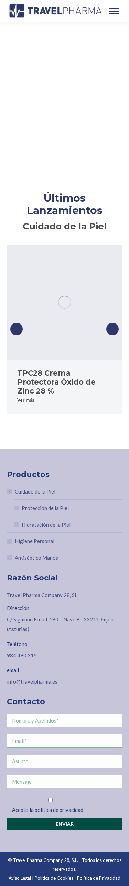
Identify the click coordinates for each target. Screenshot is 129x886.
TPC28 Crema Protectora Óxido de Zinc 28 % (56, 382)
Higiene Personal (34, 541)
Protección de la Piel (45, 508)
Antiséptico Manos (36, 558)
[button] (16, 329)
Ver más (25, 400)
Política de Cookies (54, 878)
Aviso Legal (20, 878)
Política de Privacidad (98, 878)
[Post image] (64, 302)
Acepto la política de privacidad (47, 810)
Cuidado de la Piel (35, 491)
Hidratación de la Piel (46, 524)
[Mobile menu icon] (114, 11)
